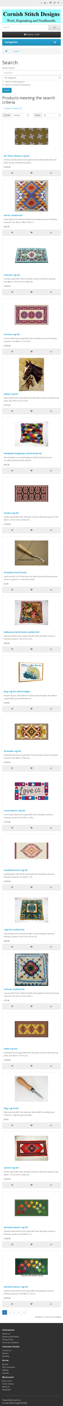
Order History (8, 1384)
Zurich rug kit (11, 1167)
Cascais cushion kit (14, 989)
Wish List (5, 1387)
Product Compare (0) (13, 108)
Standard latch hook (15, 572)
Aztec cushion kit (13, 215)
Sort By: (7, 115)
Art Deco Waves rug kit (17, 155)
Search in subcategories (15, 81)
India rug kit (10, 1048)
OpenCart (17, 1400)
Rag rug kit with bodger (17, 691)
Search (16, 51)
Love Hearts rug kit (14, 810)
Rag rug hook (11, 1108)
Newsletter (6, 1389)
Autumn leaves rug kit (16, 1227)
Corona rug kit (12, 334)
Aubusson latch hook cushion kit (21, 631)
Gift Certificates (8, 1367)
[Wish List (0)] (51, 3)
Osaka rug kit (11, 512)
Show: (37, 115)
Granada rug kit (12, 751)
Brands (5, 1364)
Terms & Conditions (10, 1342)
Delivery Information (10, 1336)
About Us (6, 1334)
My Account (7, 1381)
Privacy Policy (7, 1339)
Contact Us (6, 1350)
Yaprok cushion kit (14, 929)
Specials (5, 1373)
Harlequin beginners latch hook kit (23, 453)
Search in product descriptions (18, 85)
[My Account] (46, 3)
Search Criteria (8, 68)
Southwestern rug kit (16, 870)
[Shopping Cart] (54, 3)
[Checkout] (58, 3)
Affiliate (5, 1370)
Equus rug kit (11, 393)
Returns (5, 1353)
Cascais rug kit (12, 274)
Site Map (5, 1356)
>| (24, 1312)
